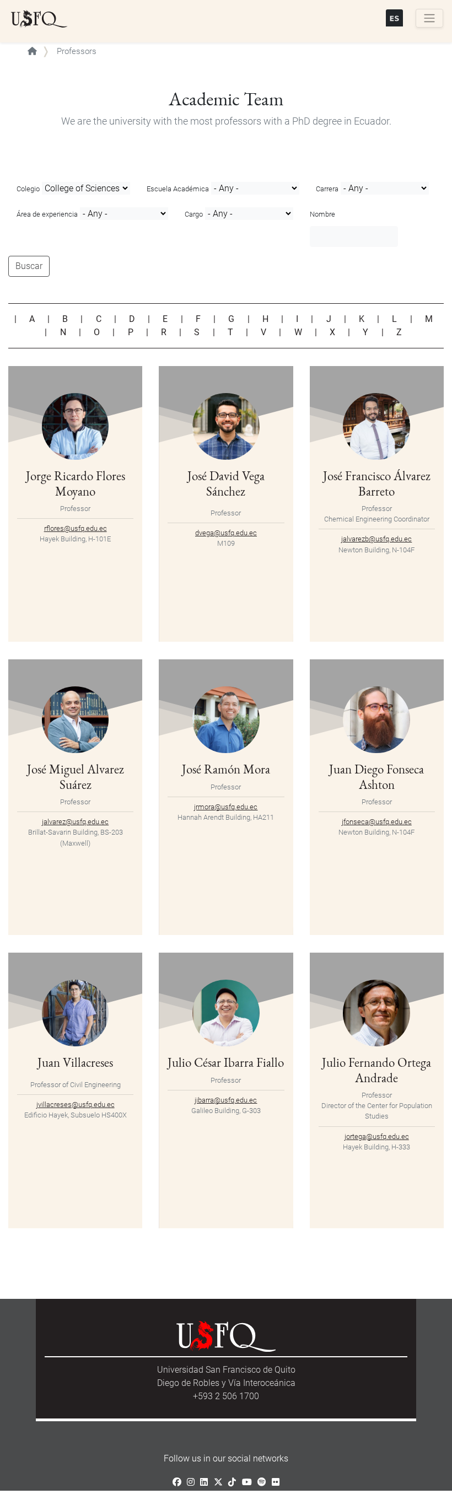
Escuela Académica (178, 189)
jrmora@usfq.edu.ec (225, 807)
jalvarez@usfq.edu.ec (75, 822)
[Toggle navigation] (429, 18)
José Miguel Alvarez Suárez (75, 776)
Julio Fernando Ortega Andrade (376, 1070)
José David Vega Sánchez (226, 483)
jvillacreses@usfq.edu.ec (75, 1104)
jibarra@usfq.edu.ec (226, 1100)
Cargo (194, 214)
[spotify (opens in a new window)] (261, 1482)
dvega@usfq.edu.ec (226, 533)
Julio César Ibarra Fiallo (226, 1062)
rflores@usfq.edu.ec (75, 528)
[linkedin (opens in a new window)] (204, 1482)
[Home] (39, 19)
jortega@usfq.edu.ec (377, 1136)
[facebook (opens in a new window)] (177, 1482)
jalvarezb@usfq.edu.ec (376, 539)
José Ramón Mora (226, 769)
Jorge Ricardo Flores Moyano (75, 483)
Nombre (322, 214)
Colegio (28, 189)
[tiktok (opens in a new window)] (232, 1482)
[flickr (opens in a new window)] (275, 1482)
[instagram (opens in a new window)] (191, 1482)
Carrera (327, 189)
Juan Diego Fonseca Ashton (376, 776)
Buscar (28, 266)
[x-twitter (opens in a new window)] (218, 1482)
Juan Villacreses (75, 1062)
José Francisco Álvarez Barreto (377, 483)
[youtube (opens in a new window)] (247, 1482)
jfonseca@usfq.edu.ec (377, 822)
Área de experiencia (47, 214)
